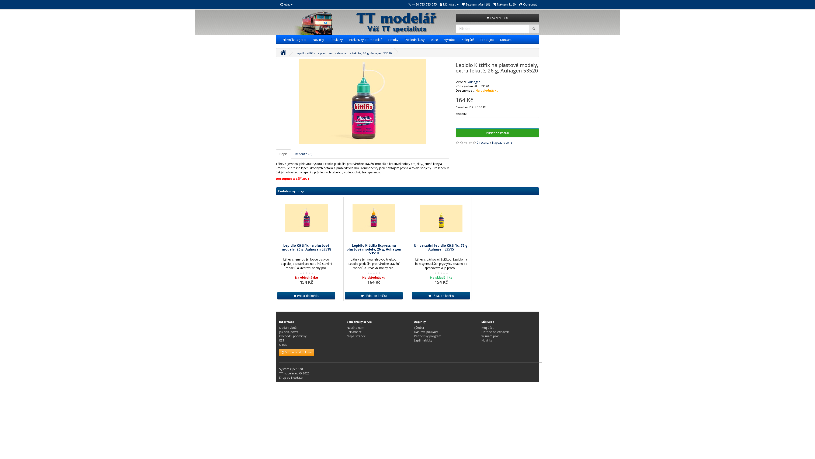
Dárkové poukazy (426, 332)
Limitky (393, 39)
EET (281, 340)
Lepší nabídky (423, 340)
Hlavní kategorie (294, 39)
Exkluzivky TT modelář (365, 39)
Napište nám (355, 328)
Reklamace (354, 332)
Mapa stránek (356, 336)
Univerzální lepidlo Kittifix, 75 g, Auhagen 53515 (441, 247)
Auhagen (474, 82)
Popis (283, 154)
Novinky (318, 39)
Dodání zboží (288, 328)
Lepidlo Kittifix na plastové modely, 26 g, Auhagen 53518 (306, 247)
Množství (461, 114)
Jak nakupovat (288, 332)
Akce (434, 39)
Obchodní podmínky (292, 336)
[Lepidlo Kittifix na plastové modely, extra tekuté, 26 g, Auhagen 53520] (362, 101)
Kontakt (505, 39)
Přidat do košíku (497, 133)
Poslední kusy (415, 39)
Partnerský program (427, 336)
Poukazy (336, 39)
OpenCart (296, 369)
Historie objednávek (495, 332)
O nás (283, 345)
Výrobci (449, 39)
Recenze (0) (303, 154)
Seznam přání (490, 336)
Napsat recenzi (502, 142)
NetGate (297, 377)
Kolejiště (467, 39)
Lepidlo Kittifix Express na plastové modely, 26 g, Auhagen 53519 (374, 249)
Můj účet (487, 328)
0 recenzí (483, 142)
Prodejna (487, 39)
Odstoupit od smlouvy (298, 352)
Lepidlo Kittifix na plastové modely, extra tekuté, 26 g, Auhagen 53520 (344, 53)
